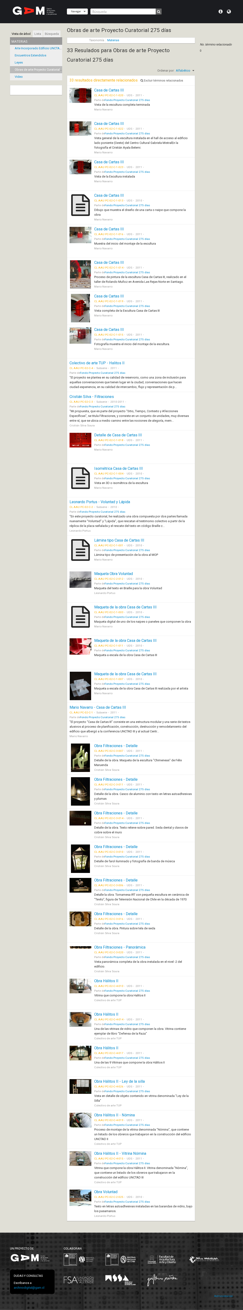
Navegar (76, 11)
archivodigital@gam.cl (29, 1287)
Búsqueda (52, 34)
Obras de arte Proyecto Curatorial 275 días (43, 69)
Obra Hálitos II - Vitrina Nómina (120, 1153)
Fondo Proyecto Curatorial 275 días (127, 100)
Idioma (229, 12)
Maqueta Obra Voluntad (113, 573)
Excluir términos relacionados (163, 80)
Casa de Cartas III (109, 90)
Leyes (19, 62)
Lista (37, 34)
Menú (220, 12)
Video (19, 76)
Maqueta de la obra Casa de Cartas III (125, 607)
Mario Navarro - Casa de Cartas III (98, 707)
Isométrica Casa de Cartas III (118, 468)
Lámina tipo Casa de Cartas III (119, 540)
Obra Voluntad (105, 1192)
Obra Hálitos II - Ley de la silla (119, 1081)
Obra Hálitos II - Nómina (114, 1115)
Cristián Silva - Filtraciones (92, 396)
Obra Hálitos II (106, 981)
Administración (223, 1296)
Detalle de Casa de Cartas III (118, 435)
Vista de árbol (21, 34)
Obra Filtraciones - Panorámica (119, 947)
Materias (113, 40)
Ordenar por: (165, 70)
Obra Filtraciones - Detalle (116, 746)
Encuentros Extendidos (30, 55)
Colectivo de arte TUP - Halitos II (97, 363)
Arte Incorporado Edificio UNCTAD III (40, 48)
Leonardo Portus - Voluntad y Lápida (100, 502)
